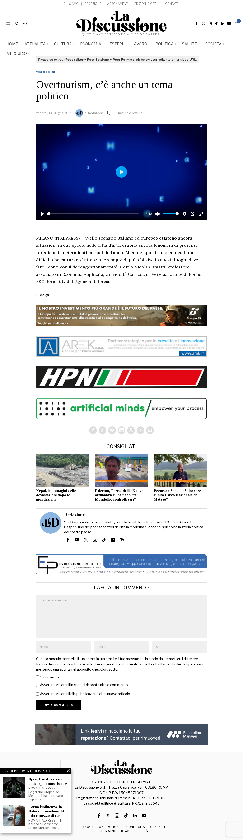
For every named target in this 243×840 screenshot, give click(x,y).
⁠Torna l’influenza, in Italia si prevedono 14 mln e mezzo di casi (46, 811)
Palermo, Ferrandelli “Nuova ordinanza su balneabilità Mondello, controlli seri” (119, 495)
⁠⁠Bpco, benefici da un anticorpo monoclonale (47, 781)
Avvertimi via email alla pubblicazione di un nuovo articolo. (85, 694)
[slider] (93, 214)
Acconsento (49, 677)
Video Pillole (47, 72)
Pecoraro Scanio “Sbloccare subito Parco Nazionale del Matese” (177, 495)
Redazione (96, 113)
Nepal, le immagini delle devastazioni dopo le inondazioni (56, 495)
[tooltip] (197, 23)
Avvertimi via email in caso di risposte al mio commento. (84, 685)
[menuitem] (71, 4)
